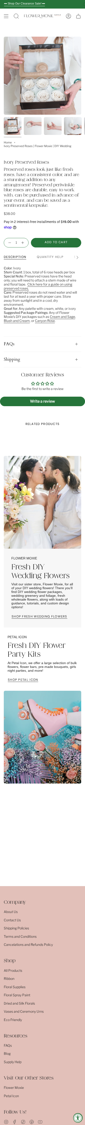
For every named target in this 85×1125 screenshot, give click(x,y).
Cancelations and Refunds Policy (28, 944)
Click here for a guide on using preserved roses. (38, 286)
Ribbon (9, 979)
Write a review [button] (42, 401)
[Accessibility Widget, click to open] (78, 1118)
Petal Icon (11, 1096)
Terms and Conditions (20, 936)
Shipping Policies (16, 928)
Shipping (12, 359)
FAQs (9, 344)
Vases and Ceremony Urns (24, 1011)
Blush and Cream (17, 321)
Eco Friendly (13, 1020)
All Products (13, 970)
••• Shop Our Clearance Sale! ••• (24, 3)
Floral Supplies (15, 987)
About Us (11, 912)
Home (8, 142)
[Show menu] (6, 16)
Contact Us (12, 920)
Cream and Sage (62, 317)
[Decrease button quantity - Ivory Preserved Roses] (9, 242)
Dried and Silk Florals (19, 1003)
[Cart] (78, 16)
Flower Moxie (14, 1088)
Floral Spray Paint (17, 995)
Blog (7, 1053)
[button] (16, 16)
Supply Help (12, 1062)
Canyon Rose (45, 321)
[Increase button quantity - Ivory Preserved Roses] (24, 242)
